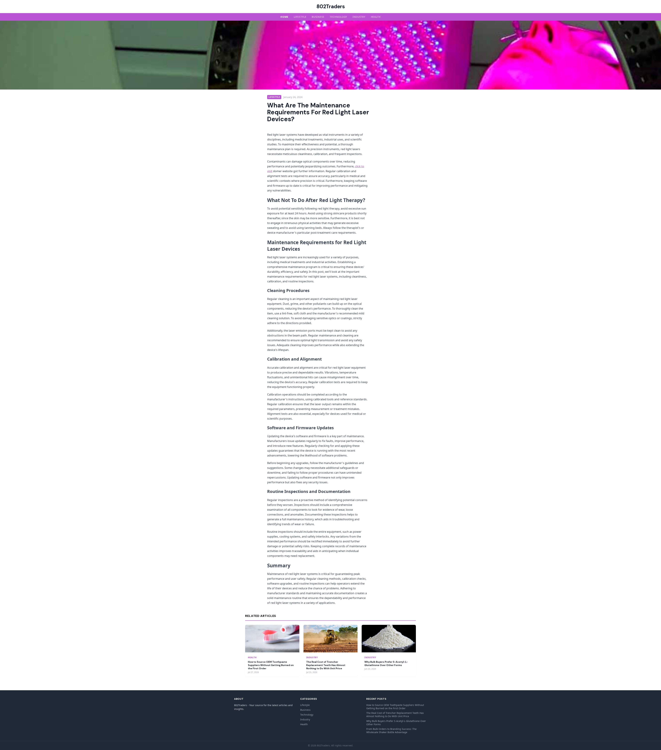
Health (376, 16)
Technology (338, 16)
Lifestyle (300, 16)
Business (318, 16)
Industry (359, 16)
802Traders (330, 6)
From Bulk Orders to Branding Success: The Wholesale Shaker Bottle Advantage (391, 730)
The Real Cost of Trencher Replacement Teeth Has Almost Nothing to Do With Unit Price (325, 665)
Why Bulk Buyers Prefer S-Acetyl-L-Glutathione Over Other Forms (386, 663)
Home (284, 16)
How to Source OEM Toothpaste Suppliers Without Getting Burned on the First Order (271, 665)
